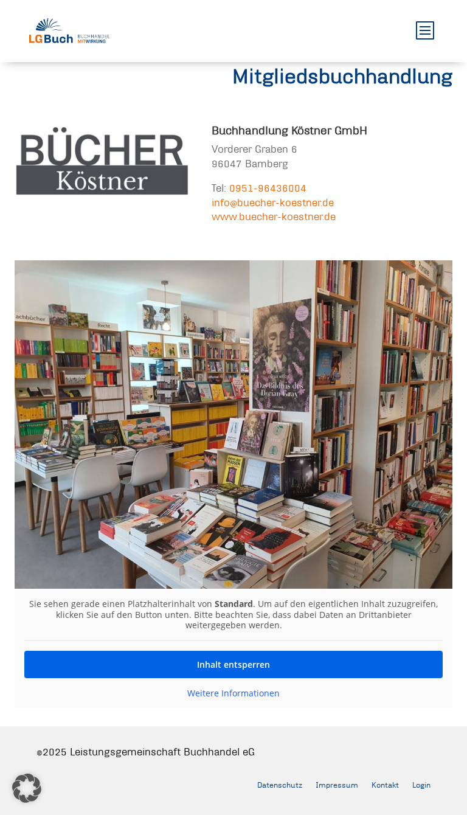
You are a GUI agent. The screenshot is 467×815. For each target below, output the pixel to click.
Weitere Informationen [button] (233, 693)
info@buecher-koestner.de (273, 202)
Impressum (337, 784)
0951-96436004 (267, 187)
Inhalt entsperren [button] (233, 664)
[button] (27, 788)
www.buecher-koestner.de (274, 216)
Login (421, 784)
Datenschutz (279, 784)
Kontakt (385, 784)
